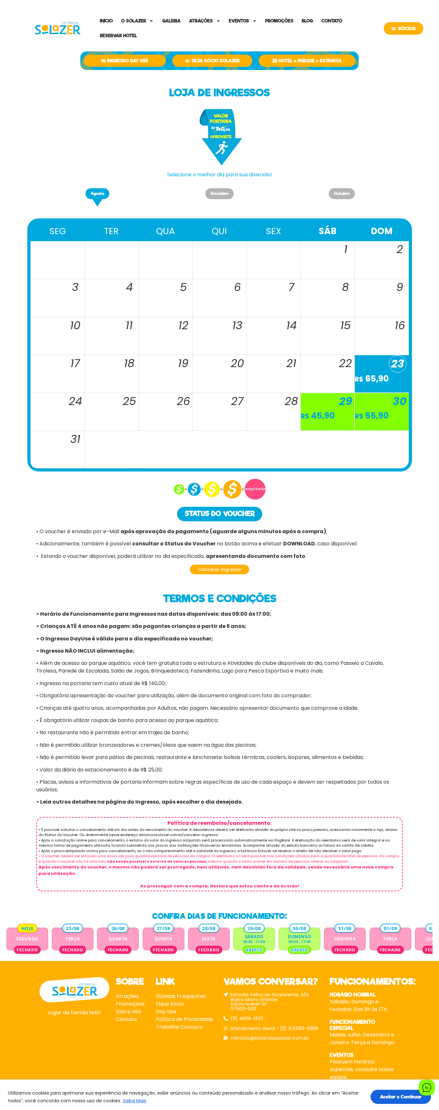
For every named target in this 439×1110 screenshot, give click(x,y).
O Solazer (133, 21)
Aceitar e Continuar (401, 1097)
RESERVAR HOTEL (118, 36)
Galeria (171, 21)
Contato (331, 21)
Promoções (279, 21)
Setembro (219, 193)
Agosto (97, 193)
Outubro (342, 193)
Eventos (239, 21)
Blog (307, 21)
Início (106, 21)
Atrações (201, 21)
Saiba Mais (134, 1100)
